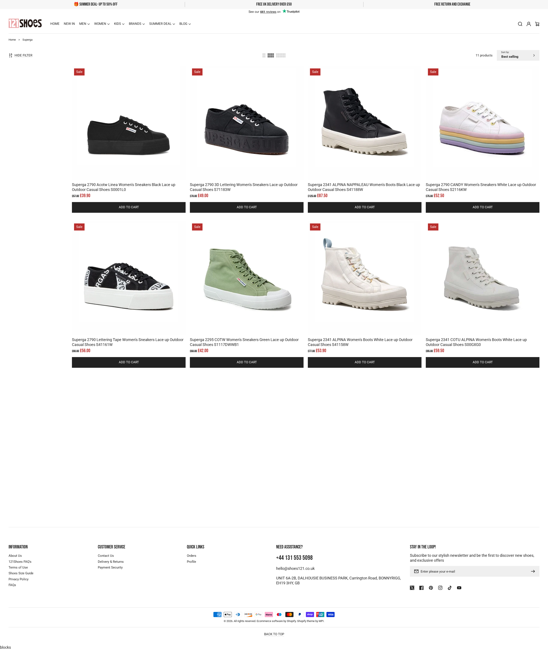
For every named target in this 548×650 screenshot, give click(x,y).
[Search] (520, 24)
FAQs (12, 585)
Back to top (274, 634)
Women (100, 24)
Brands (135, 24)
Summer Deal (160, 24)
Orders (191, 556)
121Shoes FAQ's (20, 562)
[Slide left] (124, 172)
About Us (15, 556)
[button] (84, 23)
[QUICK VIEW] (129, 134)
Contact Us (106, 556)
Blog (183, 24)
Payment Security (110, 567)
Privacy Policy (18, 579)
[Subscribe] (534, 571)
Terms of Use (18, 567)
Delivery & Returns (111, 562)
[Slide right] (133, 172)
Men (82, 24)
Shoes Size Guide (21, 573)
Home (12, 39)
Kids (117, 24)
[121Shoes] (25, 24)
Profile (191, 562)
